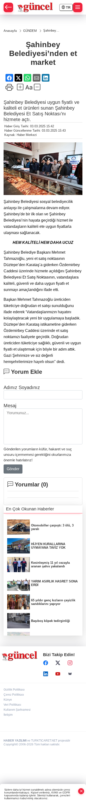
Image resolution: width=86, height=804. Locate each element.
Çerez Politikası (14, 694)
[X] (58, 663)
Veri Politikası (12, 704)
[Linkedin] (45, 674)
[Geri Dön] (8, 7)
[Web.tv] (70, 674)
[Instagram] (70, 663)
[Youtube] (58, 674)
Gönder (13, 469)
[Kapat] (81, 791)
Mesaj (10, 405)
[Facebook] (45, 663)
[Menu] (77, 7)
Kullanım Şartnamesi (17, 709)
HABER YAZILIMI (15, 740)
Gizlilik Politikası (14, 689)
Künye (8, 699)
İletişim (8, 714)
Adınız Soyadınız (22, 387)
